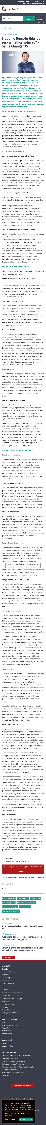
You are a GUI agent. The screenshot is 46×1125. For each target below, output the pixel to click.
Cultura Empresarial (9, 898)
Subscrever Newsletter (23, 1085)
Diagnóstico (6, 975)
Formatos (5, 980)
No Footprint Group (20, 861)
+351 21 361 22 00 (38, 1)
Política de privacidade (10, 1058)
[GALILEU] (4, 8)
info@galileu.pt (23, 1)
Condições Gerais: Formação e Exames (16, 1055)
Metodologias (7, 977)
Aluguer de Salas (8, 1046)
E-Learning (5, 1007)
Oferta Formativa (8, 983)
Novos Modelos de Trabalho (26, 902)
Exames (4, 1043)
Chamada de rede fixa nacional (33, 3)
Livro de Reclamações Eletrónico (13, 1061)
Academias (6, 1001)
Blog (10, 28)
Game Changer (36, 898)
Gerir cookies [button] (10, 1119)
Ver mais (8, 957)
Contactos (5, 1075)
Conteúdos (39, 18)
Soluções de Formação (10, 972)
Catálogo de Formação (10, 1013)
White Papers (6, 1031)
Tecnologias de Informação (12, 998)
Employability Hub (8, 1004)
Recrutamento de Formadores (13, 1073)
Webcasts (5, 1028)
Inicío (4, 28)
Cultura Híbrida (23, 898)
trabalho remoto (25, 907)
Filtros (41, 22)
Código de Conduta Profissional (13, 1064)
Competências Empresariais (12, 993)
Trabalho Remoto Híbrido (10, 911)
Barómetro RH (7, 1034)
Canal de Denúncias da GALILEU (13, 1070)
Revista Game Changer (9, 907)
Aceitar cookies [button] (26, 1119)
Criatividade (6, 996)
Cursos (29, 18)
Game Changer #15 (8, 902)
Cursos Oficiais (7, 1010)
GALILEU (5, 969)
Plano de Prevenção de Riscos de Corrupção (18, 1067)
